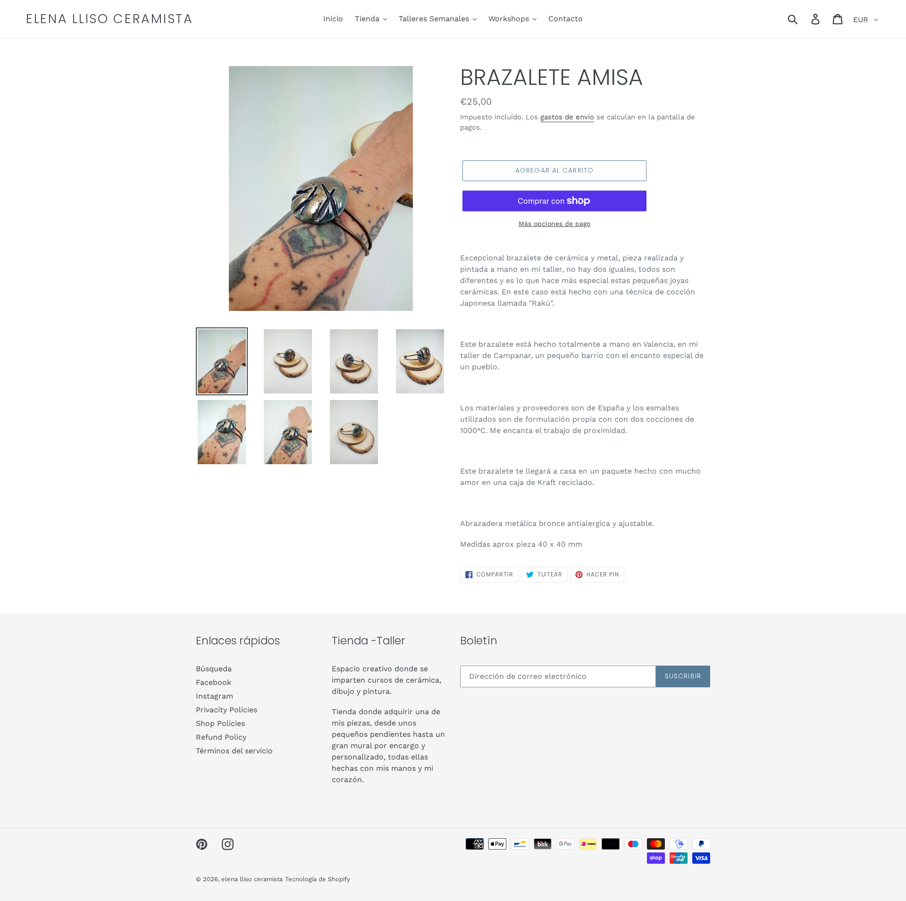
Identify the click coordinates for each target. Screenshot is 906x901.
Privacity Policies (226, 709)
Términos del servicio (234, 750)
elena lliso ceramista (109, 18)
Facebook (213, 682)
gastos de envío (567, 117)
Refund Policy (221, 737)
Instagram (214, 696)
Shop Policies (220, 723)
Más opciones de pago (554, 223)
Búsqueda (214, 668)
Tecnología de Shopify (317, 879)
